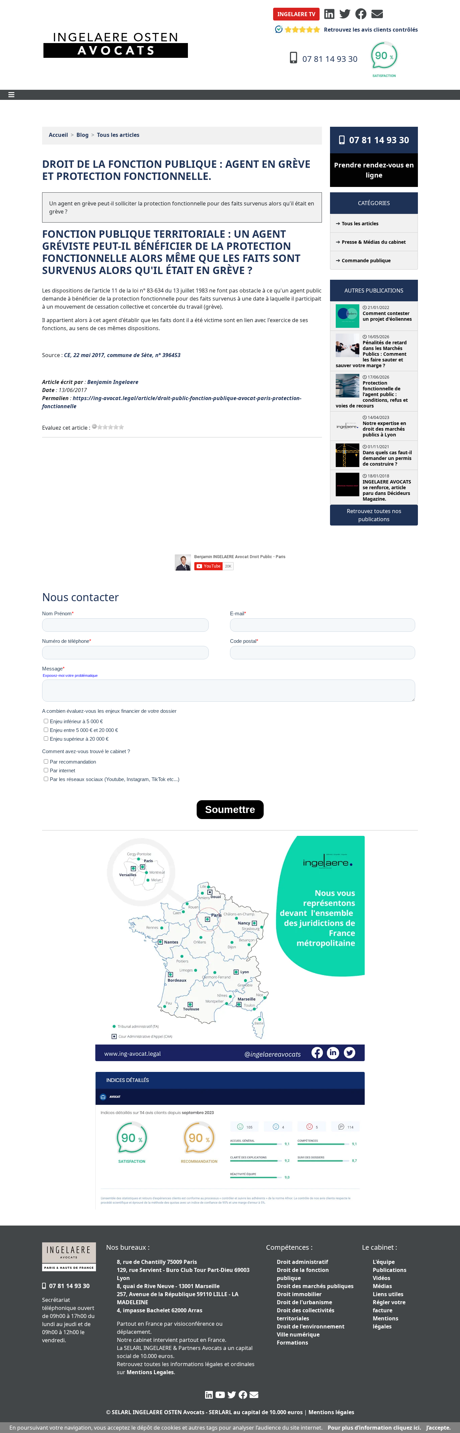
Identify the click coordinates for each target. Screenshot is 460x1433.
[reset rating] (94, 426)
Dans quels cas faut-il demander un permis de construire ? (387, 458)
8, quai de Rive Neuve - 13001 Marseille (168, 1286)
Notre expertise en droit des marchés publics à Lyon (384, 429)
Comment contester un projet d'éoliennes (387, 316)
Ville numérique (298, 1334)
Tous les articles (118, 135)
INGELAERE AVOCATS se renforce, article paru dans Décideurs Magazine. (387, 490)
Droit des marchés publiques (315, 1286)
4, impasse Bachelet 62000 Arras (159, 1310)
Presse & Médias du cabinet (374, 242)
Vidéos (381, 1278)
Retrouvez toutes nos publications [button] (374, 515)
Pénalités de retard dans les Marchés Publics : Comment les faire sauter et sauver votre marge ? (371, 354)
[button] (296, 14)
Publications (389, 1270)
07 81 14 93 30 (376, 140)
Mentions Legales (150, 1372)
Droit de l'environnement (310, 1326)
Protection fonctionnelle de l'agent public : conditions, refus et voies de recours (372, 394)
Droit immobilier (299, 1294)
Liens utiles (388, 1294)
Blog (82, 135)
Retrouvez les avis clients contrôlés (370, 29)
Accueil (58, 135)
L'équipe (384, 1262)
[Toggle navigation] (11, 95)
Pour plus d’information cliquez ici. (374, 1427)
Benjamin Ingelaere (112, 382)
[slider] (110, 427)
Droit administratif (302, 1262)
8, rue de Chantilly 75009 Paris (157, 1262)
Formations (292, 1342)
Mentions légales (331, 1412)
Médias (382, 1286)
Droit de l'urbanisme (304, 1302)
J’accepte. (438, 1427)
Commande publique (366, 260)
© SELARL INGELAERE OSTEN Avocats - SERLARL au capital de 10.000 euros (204, 1412)
